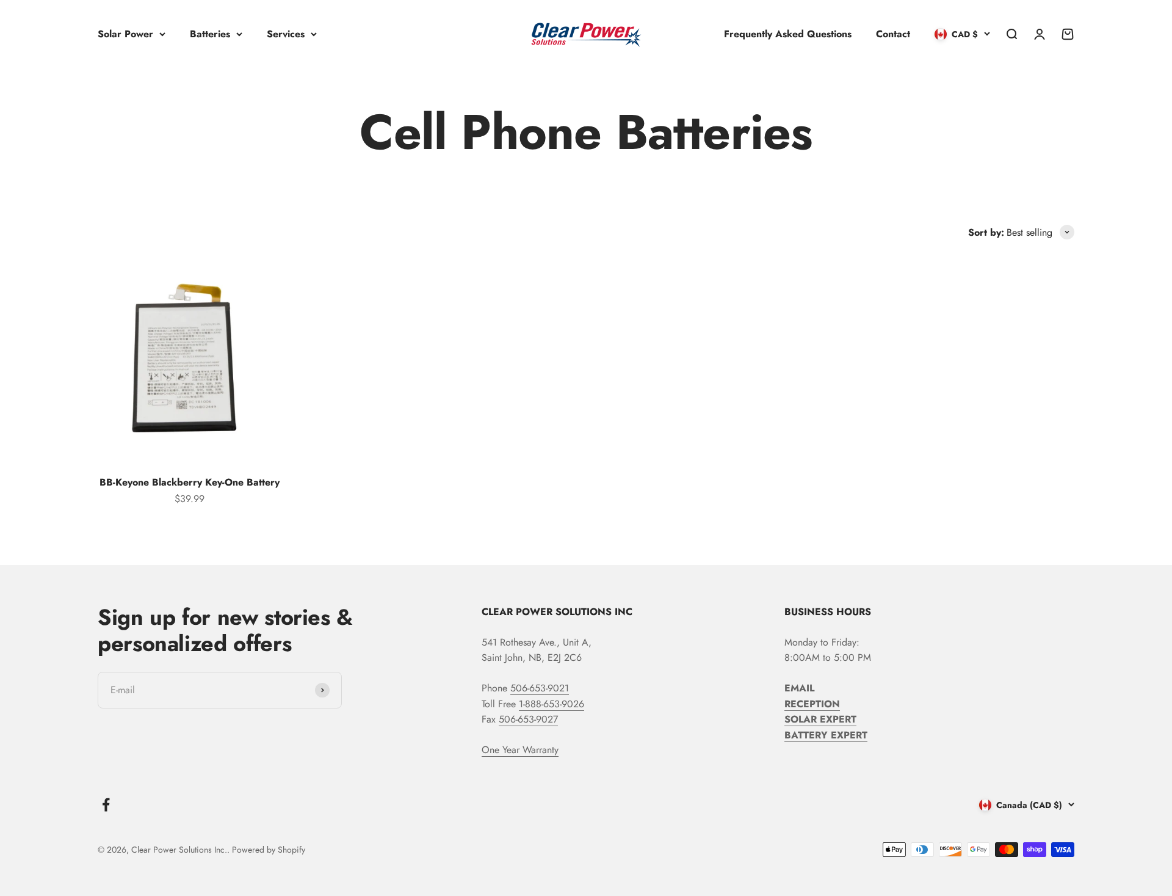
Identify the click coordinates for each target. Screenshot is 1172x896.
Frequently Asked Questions (788, 34)
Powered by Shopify (268, 849)
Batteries (210, 34)
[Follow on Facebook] (106, 804)
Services (286, 34)
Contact (893, 34)
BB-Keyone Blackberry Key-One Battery (189, 482)
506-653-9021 (539, 688)
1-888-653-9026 (551, 704)
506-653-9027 (528, 719)
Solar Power (125, 34)
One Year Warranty (520, 750)
